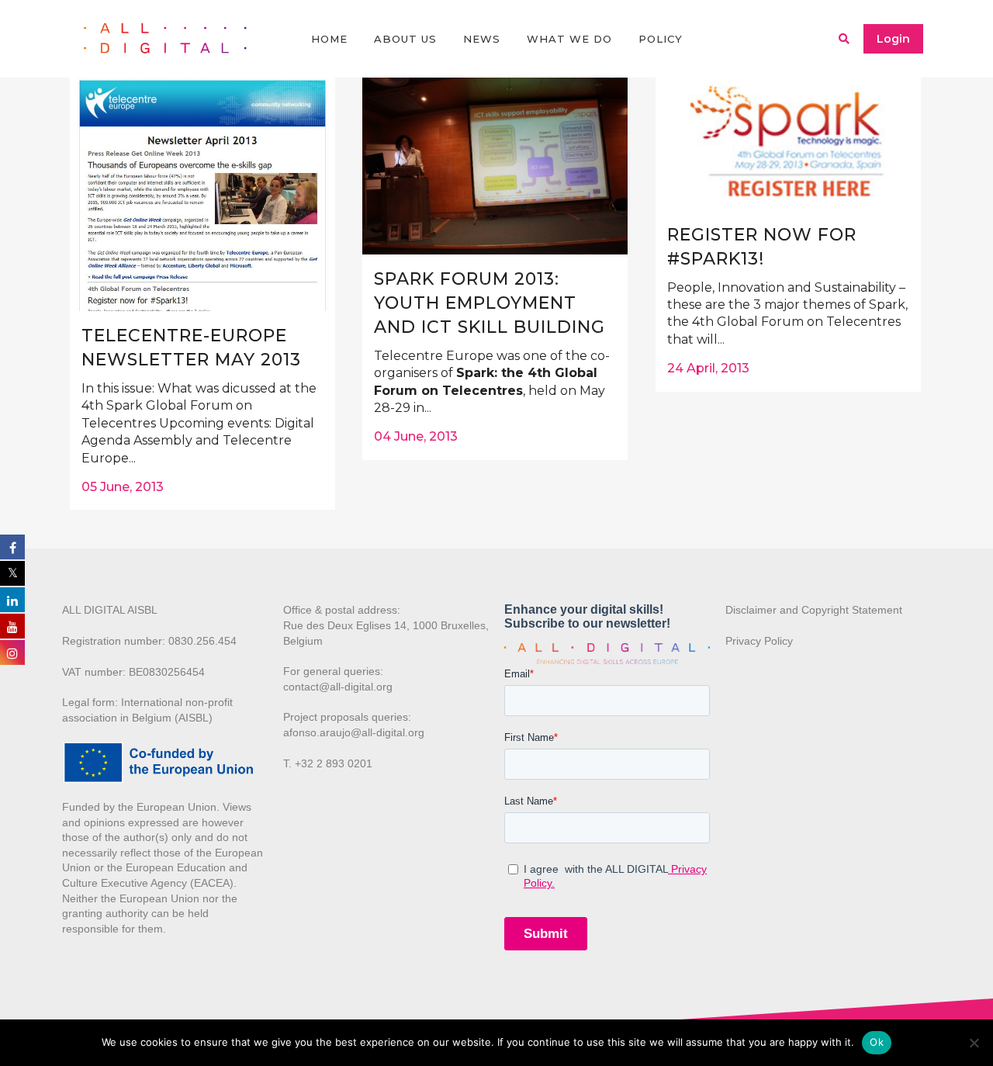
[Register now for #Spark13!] (788, 144)
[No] (973, 1042)
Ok (877, 1042)
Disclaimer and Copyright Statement (813, 610)
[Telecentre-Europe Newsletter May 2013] (202, 194)
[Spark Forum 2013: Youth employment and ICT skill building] (495, 166)
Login (893, 39)
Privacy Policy (759, 641)
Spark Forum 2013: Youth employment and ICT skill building (489, 302)
